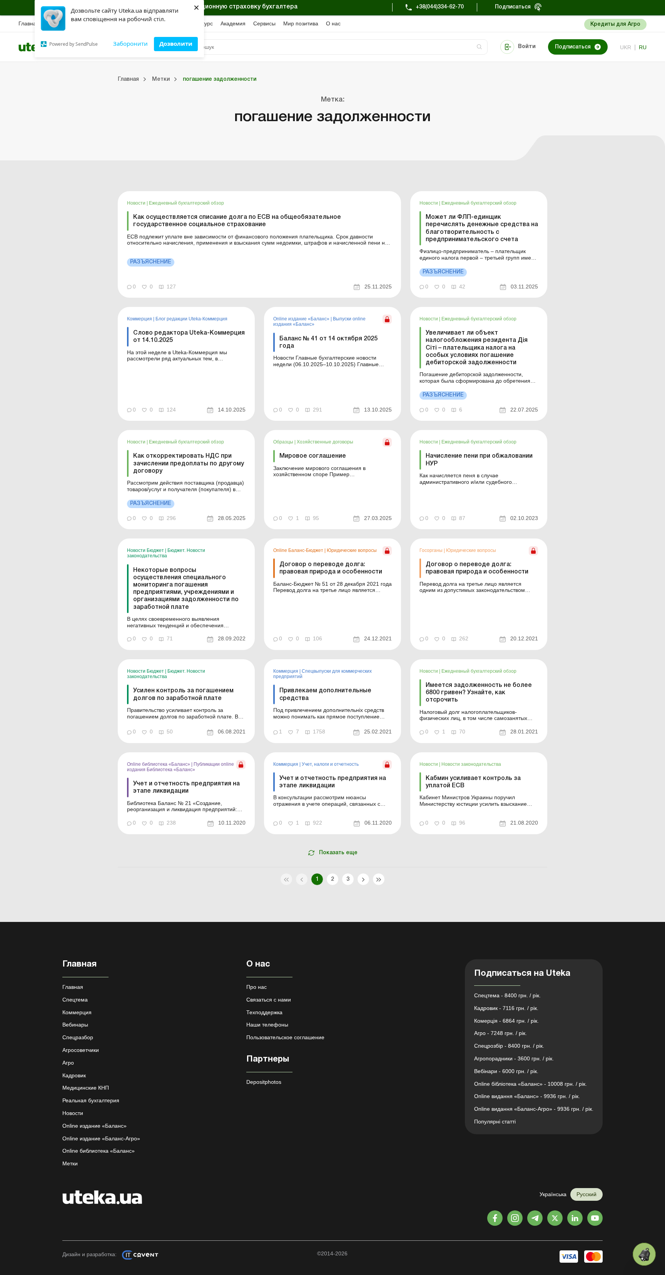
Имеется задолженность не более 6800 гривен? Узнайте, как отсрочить (479, 693)
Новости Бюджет (146, 550)
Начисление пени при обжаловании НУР (479, 459)
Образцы (283, 442)
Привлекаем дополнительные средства (325, 694)
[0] (644, 1254)
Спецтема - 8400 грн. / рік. (507, 995)
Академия (233, 23)
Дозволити (175, 43)
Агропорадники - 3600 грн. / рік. (514, 1058)
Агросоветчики (80, 1050)
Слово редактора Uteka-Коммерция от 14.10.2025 (189, 336)
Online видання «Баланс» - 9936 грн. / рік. (527, 1096)
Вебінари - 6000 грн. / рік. (506, 1071)
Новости (137, 203)
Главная (28, 23)
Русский (586, 1194)
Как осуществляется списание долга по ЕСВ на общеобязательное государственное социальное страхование (237, 221)
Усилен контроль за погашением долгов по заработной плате (183, 694)
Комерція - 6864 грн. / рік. (506, 1021)
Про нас (256, 987)
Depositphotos (263, 1082)
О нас (333, 23)
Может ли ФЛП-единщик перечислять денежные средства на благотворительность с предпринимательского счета (482, 228)
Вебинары (75, 1025)
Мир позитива (300, 23)
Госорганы (431, 550)
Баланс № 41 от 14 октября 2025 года (328, 342)
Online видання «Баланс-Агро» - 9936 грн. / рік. (533, 1109)
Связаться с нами (268, 1000)
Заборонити (130, 43)
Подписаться (513, 7)
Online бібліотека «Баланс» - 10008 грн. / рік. (530, 1084)
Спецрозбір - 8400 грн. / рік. (509, 1046)
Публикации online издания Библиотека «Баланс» (180, 767)
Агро (68, 1063)
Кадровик (74, 1075)
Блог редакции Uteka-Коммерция (191, 319)
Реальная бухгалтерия (90, 1100)
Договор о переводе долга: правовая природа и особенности (330, 568)
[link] (259, 244)
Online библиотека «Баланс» (159, 764)
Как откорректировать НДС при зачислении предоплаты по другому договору (188, 463)
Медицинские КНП (85, 1088)
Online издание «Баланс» (302, 319)
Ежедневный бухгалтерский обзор (186, 203)
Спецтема (75, 1000)
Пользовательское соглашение (285, 1037)
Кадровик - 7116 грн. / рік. (506, 1008)
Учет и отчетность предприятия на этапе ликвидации (186, 787)
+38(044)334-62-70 (440, 7)
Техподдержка (264, 1012)
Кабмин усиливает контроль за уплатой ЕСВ (473, 782)
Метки (70, 1163)
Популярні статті (495, 1121)
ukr (625, 47)
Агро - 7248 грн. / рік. (500, 1033)
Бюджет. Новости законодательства (166, 553)
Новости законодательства (471, 764)
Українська (553, 1194)
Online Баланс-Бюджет (298, 550)
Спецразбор (77, 1037)
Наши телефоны (267, 1025)
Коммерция (140, 319)
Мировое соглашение (312, 456)
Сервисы (264, 23)
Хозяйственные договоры (325, 442)
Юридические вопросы (352, 550)
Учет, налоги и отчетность (330, 764)
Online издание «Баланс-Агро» (101, 1138)
